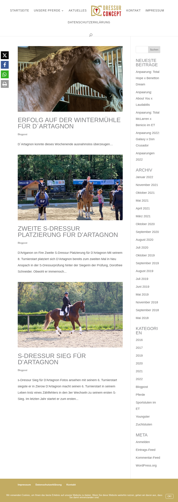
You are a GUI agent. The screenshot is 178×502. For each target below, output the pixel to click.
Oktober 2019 (145, 255)
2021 (139, 371)
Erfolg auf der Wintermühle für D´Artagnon (69, 123)
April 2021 (143, 208)
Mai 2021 (142, 200)
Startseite (19, 10)
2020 (139, 363)
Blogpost (22, 134)
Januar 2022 (144, 177)
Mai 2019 (142, 294)
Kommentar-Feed (148, 457)
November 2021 (147, 185)
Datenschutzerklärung (89, 22)
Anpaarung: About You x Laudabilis (144, 98)
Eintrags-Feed (145, 450)
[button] (5, 55)
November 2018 (147, 302)
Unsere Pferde (47, 10)
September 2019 (147, 263)
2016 (139, 340)
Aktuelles (78, 10)
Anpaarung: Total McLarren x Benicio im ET (147, 119)
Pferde (140, 394)
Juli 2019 (142, 279)
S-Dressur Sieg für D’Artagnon (52, 359)
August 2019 (144, 271)
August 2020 (144, 239)
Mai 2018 (142, 318)
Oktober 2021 (145, 192)
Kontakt (133, 10)
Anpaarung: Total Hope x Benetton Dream (147, 78)
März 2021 (143, 216)
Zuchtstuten (144, 424)
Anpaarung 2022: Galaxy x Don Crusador (148, 139)
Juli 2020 (142, 247)
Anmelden (143, 442)
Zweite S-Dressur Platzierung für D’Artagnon (68, 231)
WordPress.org (146, 465)
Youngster (143, 416)
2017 (139, 347)
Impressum (154, 10)
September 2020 (147, 232)
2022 (139, 379)
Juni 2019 (142, 286)
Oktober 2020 (145, 224)
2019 (139, 355)
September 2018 (147, 310)
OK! (170, 496)
